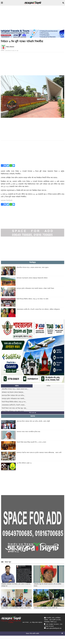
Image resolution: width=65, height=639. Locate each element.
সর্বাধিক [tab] (48, 386)
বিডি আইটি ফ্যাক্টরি (34, 634)
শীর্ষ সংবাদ (32, 413)
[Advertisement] (32, 18)
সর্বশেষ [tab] (17, 386)
